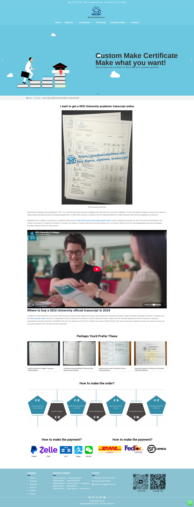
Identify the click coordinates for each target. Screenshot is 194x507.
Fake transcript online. (38, 318)
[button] (2, 60)
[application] (74, 22)
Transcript (37, 98)
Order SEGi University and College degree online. (94, 220)
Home (30, 98)
